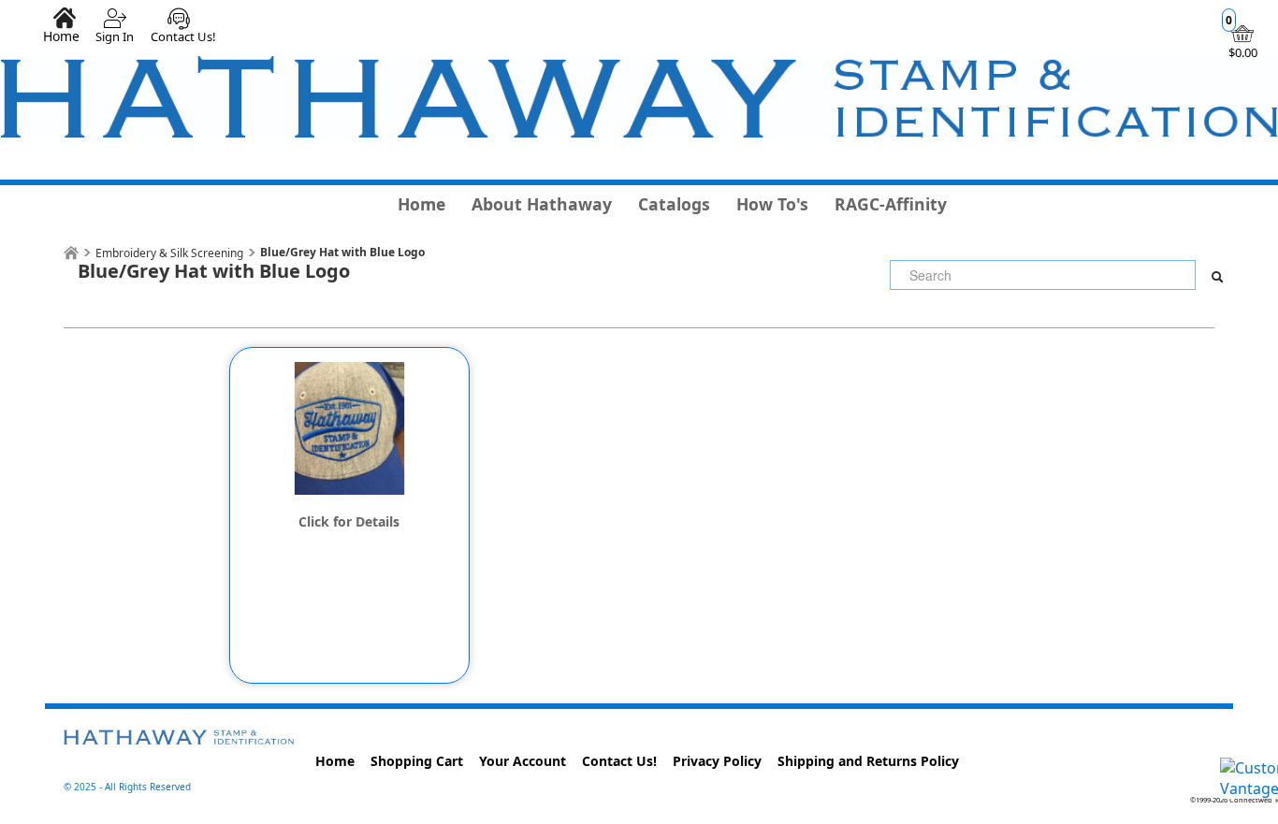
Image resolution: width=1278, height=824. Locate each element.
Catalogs (674, 204)
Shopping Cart (416, 761)
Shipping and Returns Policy (868, 761)
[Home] (71, 253)
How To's (772, 204)
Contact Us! (183, 36)
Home (61, 35)
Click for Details (348, 521)
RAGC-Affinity (891, 204)
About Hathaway (542, 204)
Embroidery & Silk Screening (169, 253)
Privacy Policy (717, 761)
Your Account (522, 761)
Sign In (114, 36)
